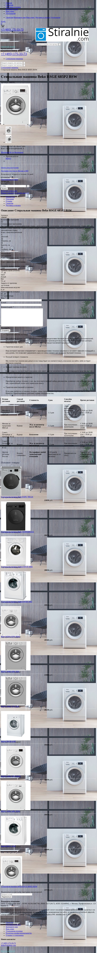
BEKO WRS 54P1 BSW (10, 811)
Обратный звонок (8, 47)
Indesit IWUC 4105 (8, 846)
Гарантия (9, 5)
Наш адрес (10, 11)
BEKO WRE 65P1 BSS (10, 671)
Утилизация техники (14, 931)
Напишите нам (12, 9)
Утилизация (10, 13)
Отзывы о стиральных (15, 935)
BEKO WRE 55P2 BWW (11, 776)
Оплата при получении (10, 168)
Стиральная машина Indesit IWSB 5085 (16, 602)
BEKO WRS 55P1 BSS (10, 706)
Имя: (3, 298)
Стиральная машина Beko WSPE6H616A (17, 532)
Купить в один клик (9, 191)
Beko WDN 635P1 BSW (10, 637)
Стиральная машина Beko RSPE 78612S (17, 497)
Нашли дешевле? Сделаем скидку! (15, 193)
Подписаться (6, 897)
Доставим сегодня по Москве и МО (14, 171)
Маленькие (18, 152)
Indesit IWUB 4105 (8, 741)
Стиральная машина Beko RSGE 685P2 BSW (19, 886)
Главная (9, 3)
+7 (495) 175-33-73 (12, 29)
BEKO (8, 158)
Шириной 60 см (7, 152)
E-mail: (3, 303)
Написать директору (8, 951)
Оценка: (5, 328)
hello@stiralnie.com (8, 945)
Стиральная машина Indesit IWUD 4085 (17, 567)
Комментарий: (7, 307)
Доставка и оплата (13, 7)
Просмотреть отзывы (9, 180)
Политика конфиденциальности (19, 933)
